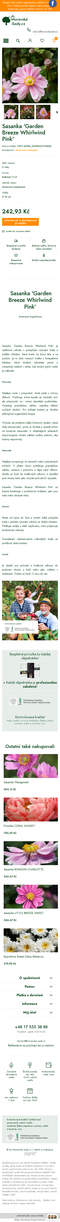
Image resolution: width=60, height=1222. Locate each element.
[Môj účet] (30, 40)
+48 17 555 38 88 (31, 1027)
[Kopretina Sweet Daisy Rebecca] (32, 940)
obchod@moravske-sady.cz (45, 31)
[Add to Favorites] (42, 41)
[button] (6, 41)
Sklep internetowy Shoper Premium (30, 1219)
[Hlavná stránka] (15, 20)
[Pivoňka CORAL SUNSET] (32, 809)
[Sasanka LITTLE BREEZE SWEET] (32, 897)
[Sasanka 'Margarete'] (32, 766)
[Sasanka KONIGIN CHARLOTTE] (32, 853)
